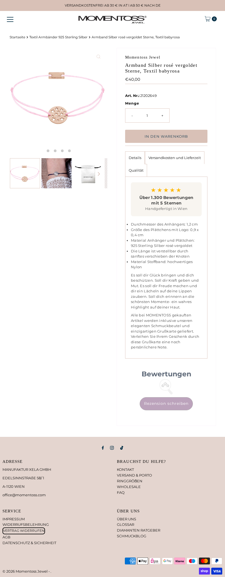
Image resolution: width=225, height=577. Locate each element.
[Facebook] (103, 448)
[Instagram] (112, 448)
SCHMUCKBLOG (131, 536)
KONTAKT (125, 469)
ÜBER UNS (126, 519)
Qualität (136, 170)
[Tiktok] (121, 448)
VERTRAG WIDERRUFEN (23, 531)
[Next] (98, 174)
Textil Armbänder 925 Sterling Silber (58, 37)
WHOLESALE (129, 486)
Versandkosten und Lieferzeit (174, 157)
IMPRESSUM (13, 519)
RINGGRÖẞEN (129, 481)
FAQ (121, 492)
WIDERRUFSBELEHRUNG (25, 524)
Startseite (17, 37)
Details (135, 157)
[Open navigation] (10, 18)
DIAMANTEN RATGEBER (138, 530)
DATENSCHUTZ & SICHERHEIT (29, 543)
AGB (6, 537)
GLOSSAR (125, 524)
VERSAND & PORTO (134, 475)
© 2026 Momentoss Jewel (25, 571)
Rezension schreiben (166, 403)
